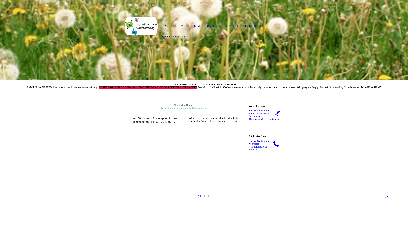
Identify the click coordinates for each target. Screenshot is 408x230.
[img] (141, 26)
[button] (387, 196)
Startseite (169, 26)
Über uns (213, 26)
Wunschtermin (191, 26)
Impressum (232, 26)
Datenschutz (253, 26)
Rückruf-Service (174, 36)
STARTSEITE (202, 196)
